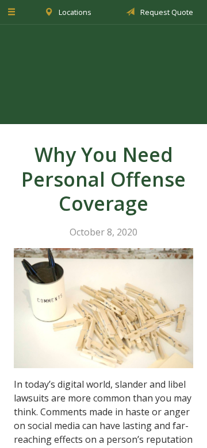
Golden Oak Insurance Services (103, 74)
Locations (74, 12)
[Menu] (12, 12)
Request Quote (166, 12)
